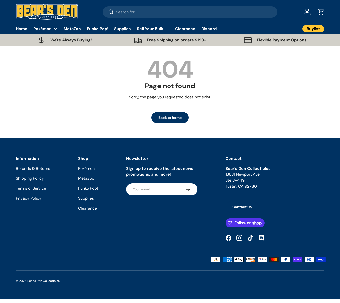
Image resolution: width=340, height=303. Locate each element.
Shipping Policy (30, 178)
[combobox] (190, 12)
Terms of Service (31, 188)
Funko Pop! (97, 28)
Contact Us (242, 207)
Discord (209, 28)
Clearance (185, 28)
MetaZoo (72, 28)
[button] (321, 11)
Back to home (170, 117)
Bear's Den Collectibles (43, 281)
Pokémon (42, 28)
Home (21, 28)
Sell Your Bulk (150, 28)
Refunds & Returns (33, 168)
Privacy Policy (28, 198)
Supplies (122, 28)
